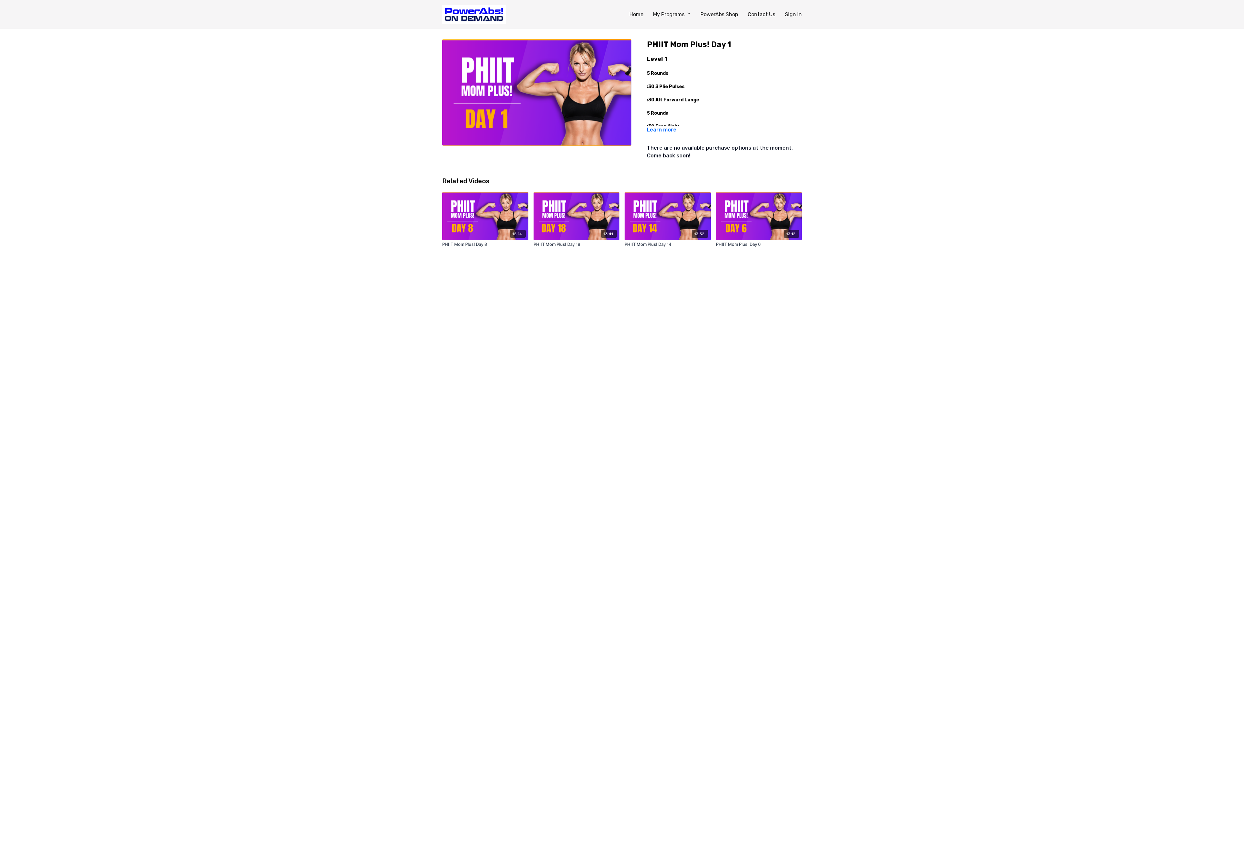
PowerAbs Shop (719, 14)
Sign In (793, 14)
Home (636, 14)
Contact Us (761, 14)
